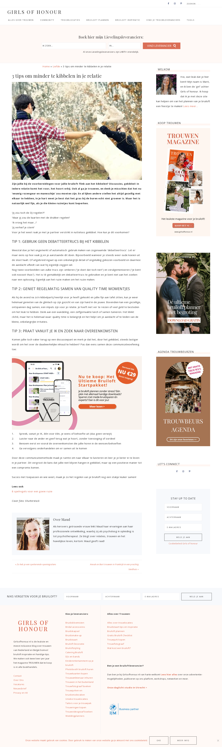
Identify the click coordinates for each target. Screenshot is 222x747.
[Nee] (218, 740)
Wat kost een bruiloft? (119, 648)
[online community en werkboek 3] (77, 428)
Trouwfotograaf (115, 643)
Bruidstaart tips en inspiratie (122, 626)
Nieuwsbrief (19, 688)
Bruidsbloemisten (74, 622)
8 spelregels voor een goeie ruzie (32, 491)
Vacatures (18, 684)
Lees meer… (190, 106)
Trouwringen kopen (75, 707)
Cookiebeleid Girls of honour (183, 543)
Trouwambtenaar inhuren (79, 677)
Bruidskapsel (72, 631)
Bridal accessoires (75, 626)
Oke (159, 740)
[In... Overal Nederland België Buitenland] (124, 46)
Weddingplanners (75, 715)
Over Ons (18, 680)
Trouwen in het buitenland (79, 682)
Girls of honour (34, 12)
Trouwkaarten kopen (76, 673)
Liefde (56, 66)
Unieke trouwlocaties (76, 698)
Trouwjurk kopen (116, 639)
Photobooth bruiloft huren (79, 669)
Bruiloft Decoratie (74, 643)
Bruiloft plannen (115, 631)
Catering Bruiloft (74, 652)
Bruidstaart (71, 639)
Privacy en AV (20, 692)
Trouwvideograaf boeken (78, 711)
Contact (17, 675)
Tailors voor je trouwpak (78, 703)
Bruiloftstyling (72, 648)
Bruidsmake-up (73, 635)
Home (46, 66)
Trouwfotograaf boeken (78, 686)
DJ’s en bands (72, 656)
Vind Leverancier (159, 46)
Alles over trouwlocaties (120, 622)
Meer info (183, 740)
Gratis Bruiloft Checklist (119, 635)
